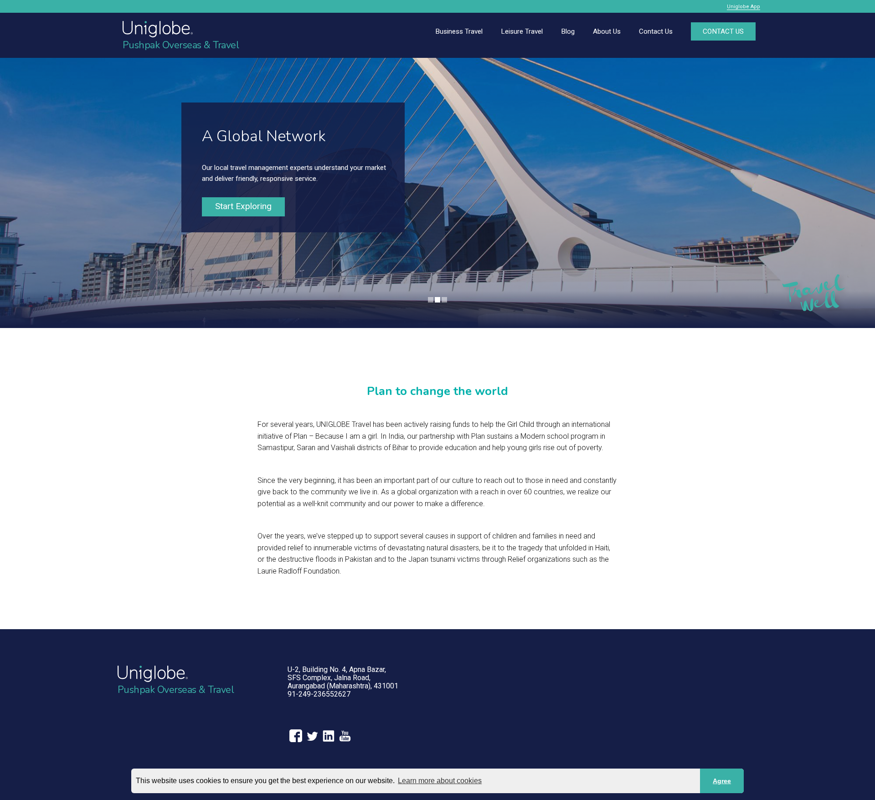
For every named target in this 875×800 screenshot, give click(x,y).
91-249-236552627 (319, 694)
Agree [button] (722, 781)
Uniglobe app (743, 7)
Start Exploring (243, 206)
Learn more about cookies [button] (440, 781)
